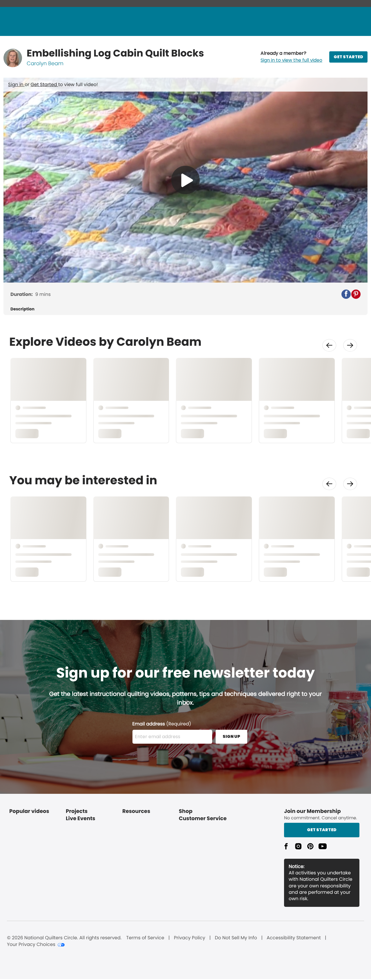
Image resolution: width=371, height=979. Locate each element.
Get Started (44, 84)
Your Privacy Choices (31, 944)
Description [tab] (22, 309)
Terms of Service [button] (145, 938)
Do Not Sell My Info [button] (236, 938)
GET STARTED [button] (348, 57)
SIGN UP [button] (231, 736)
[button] (291, 57)
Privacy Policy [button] (189, 938)
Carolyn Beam (45, 63)
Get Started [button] (322, 830)
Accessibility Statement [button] (294, 938)
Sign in (16, 84)
